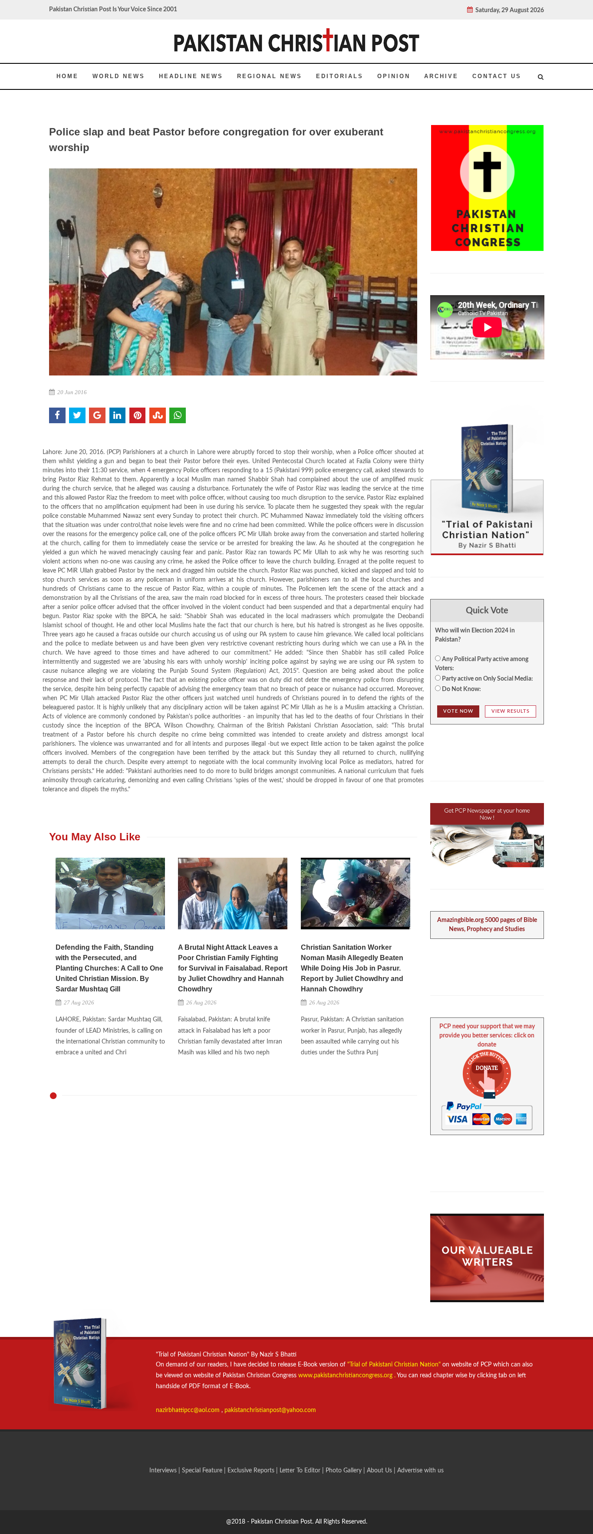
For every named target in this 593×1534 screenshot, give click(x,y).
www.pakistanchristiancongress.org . (345, 1376)
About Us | (382, 1471)
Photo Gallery (343, 1471)
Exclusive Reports (251, 1471)
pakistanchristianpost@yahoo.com (270, 1410)
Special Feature (203, 1471)
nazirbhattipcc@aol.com (188, 1410)
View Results (510, 711)
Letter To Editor (301, 1471)
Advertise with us (420, 1471)
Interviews (163, 1471)
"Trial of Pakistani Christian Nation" (394, 1365)
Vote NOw (458, 711)
